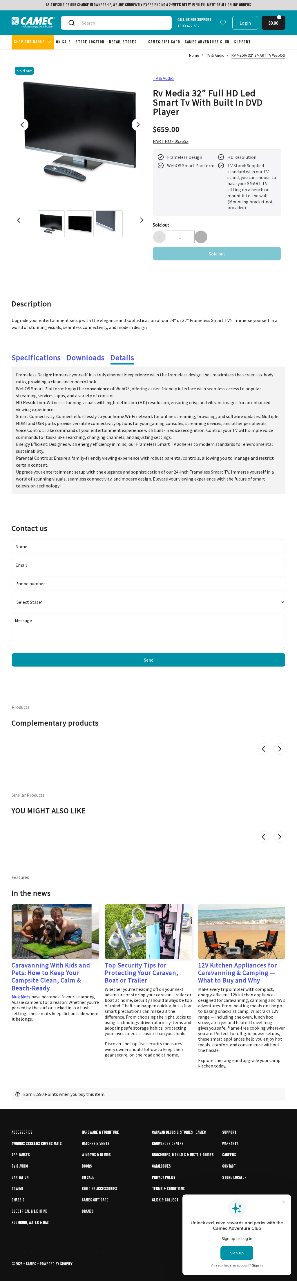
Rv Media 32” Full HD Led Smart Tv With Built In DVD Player (208, 101)
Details (122, 357)
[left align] (22, 124)
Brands (88, 1211)
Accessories (22, 1132)
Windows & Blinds (96, 1155)
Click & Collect (165, 1200)
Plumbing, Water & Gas (30, 1222)
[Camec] (33, 22)
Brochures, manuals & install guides (183, 1155)
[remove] (159, 237)
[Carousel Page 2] (80, 223)
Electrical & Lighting (30, 1211)
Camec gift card (95, 1200)
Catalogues (161, 1166)
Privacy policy (163, 1177)
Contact (229, 1166)
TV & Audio (215, 55)
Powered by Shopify (56, 1264)
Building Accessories (99, 1189)
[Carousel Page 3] (109, 223)
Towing (17, 1189)
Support (229, 1132)
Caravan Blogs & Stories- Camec (179, 1132)
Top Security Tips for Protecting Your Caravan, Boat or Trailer (141, 972)
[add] (201, 237)
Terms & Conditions (168, 1189)
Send (148, 660)
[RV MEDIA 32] (80, 132)
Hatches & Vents (95, 1143)
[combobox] (122, 23)
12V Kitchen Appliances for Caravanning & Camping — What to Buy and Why (237, 972)
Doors (87, 1166)
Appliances (21, 1155)
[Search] (71, 22)
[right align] (138, 124)
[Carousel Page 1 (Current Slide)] (51, 223)
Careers (229, 1155)
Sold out (161, 225)
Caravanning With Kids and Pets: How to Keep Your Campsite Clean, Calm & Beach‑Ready (51, 976)
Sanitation (20, 1177)
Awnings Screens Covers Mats (37, 1143)
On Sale (88, 1177)
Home (194, 55)
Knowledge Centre (168, 1143)
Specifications (36, 357)
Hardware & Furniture (100, 1132)
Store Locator (234, 1177)
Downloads (86, 357)
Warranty (230, 1143)
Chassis (18, 1200)
